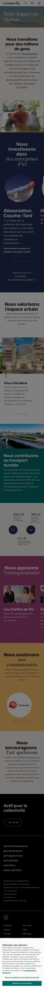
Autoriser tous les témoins (22, 983)
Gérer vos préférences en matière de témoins (22, 977)
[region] (22, 962)
